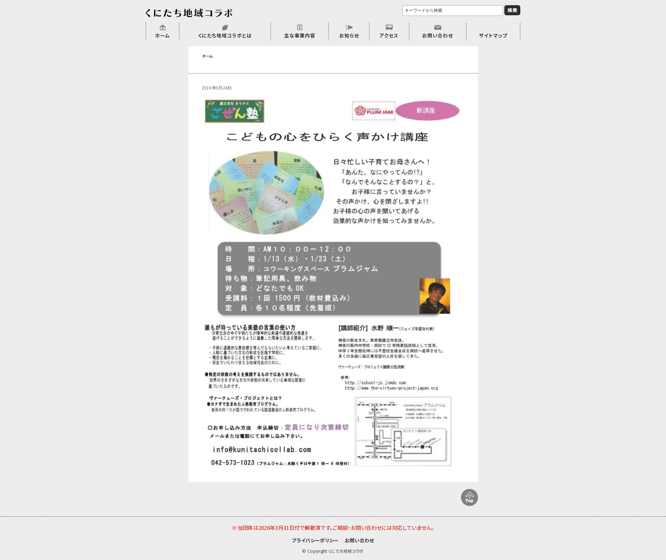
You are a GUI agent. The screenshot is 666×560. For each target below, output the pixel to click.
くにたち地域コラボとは (225, 35)
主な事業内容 (299, 35)
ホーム (162, 35)
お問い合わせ (437, 35)
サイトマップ (493, 35)
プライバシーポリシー (315, 540)
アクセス (389, 35)
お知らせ (349, 35)
